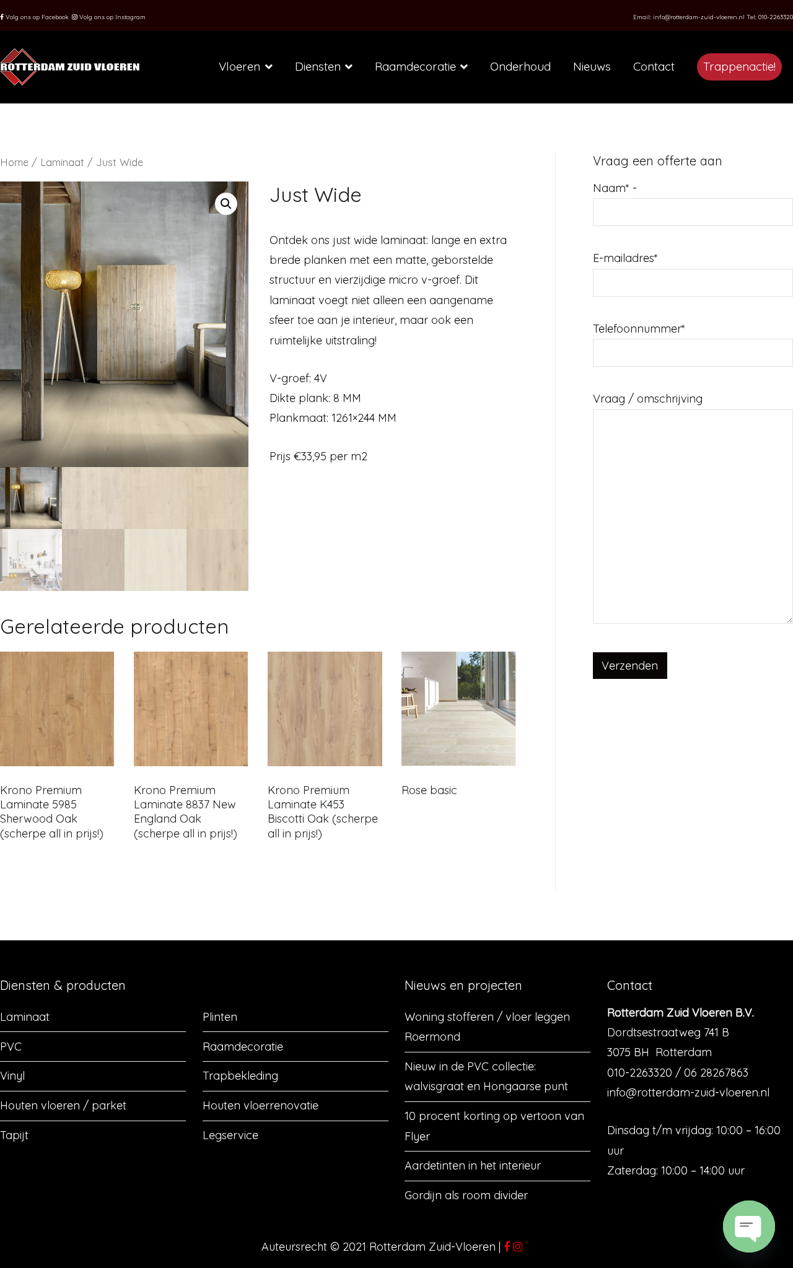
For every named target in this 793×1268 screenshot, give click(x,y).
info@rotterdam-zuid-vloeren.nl (699, 17)
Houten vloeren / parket (63, 1105)
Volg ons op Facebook (36, 17)
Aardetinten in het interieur (473, 1165)
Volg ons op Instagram (111, 17)
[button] (226, 204)
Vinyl (12, 1076)
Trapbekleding (240, 1076)
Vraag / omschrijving (648, 398)
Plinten (220, 1017)
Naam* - (615, 188)
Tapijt (14, 1135)
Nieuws (592, 66)
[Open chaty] (749, 1226)
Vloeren (239, 66)
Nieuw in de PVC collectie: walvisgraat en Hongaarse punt (486, 1076)
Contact (654, 66)
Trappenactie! (739, 66)
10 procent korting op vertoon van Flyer (494, 1126)
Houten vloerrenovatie (260, 1105)
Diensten (318, 66)
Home (14, 161)
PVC (11, 1046)
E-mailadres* (625, 258)
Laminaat (62, 161)
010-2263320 (775, 17)
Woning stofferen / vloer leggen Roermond (487, 1027)
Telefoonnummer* (639, 328)
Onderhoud (520, 66)
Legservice (230, 1135)
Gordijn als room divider (466, 1195)
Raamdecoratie (415, 66)
